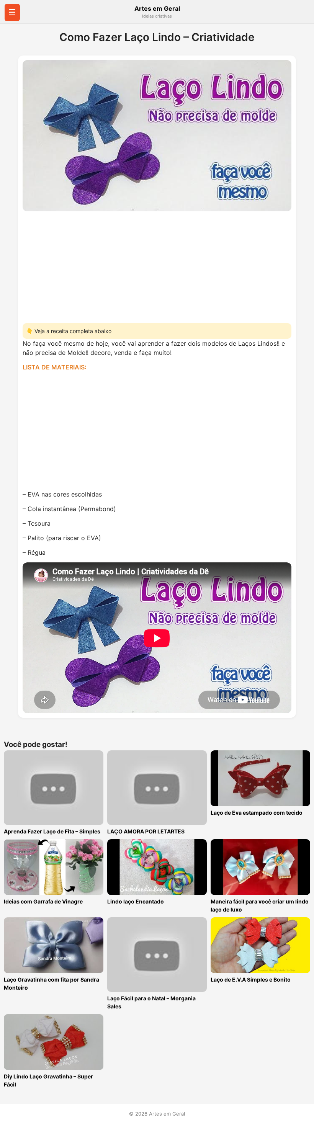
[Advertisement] (157, 265)
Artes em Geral (157, 8)
